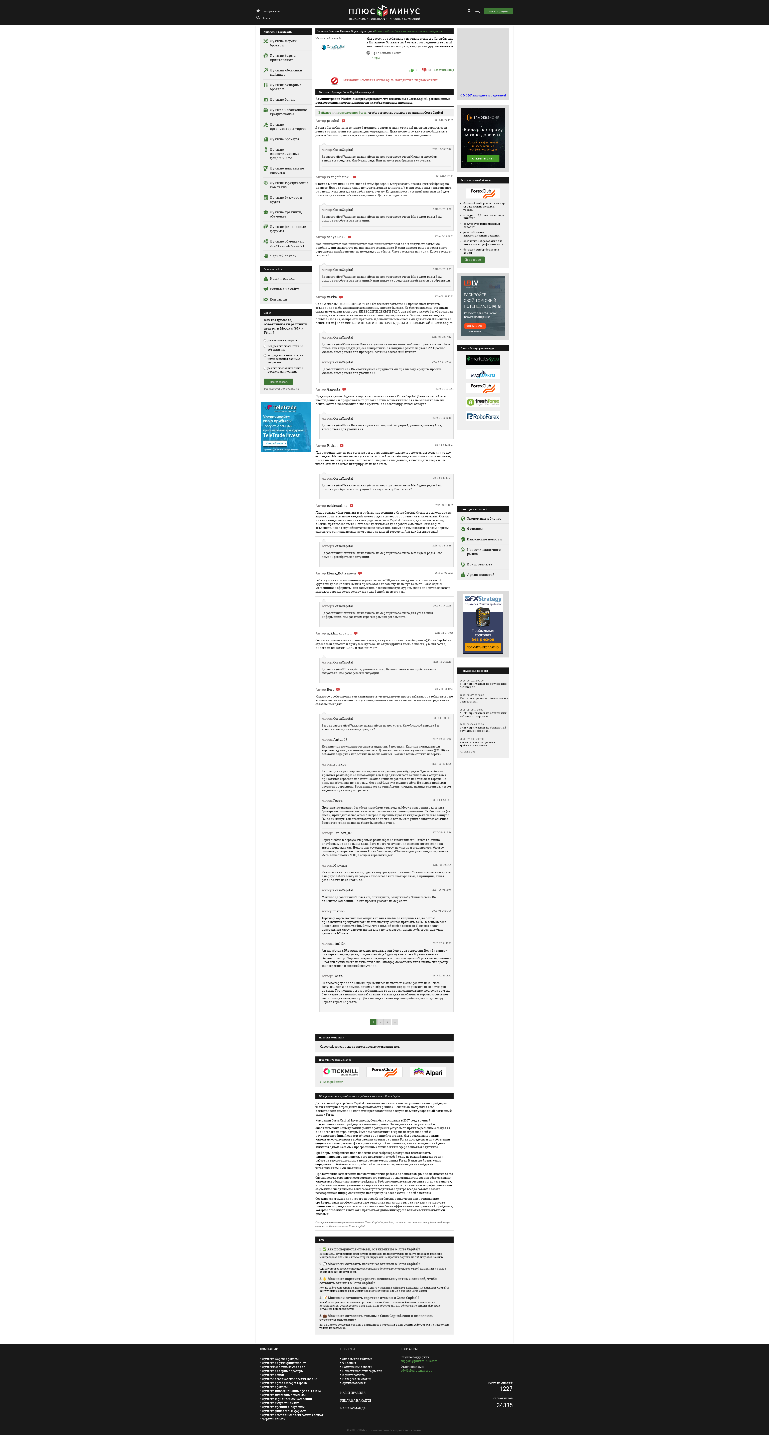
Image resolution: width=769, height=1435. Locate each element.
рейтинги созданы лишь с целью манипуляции (285, 369)
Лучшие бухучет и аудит (286, 199)
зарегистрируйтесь (352, 112)
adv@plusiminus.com (416, 1370)
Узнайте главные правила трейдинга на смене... (477, 744)
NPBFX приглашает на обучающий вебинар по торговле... (483, 714)
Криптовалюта (479, 564)
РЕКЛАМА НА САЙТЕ (355, 1400)
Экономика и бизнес (484, 518)
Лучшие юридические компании (289, 185)
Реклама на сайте (285, 289)
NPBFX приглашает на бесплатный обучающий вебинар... (483, 729)
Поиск (266, 18)
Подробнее (473, 260)
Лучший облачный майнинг (286, 72)
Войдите (324, 112)
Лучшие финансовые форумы (288, 228)
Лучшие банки (282, 99)
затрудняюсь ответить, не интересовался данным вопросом (285, 358)
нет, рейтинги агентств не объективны (285, 347)
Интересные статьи (356, 1379)
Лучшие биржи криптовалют (283, 57)
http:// (375, 58)
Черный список (283, 256)
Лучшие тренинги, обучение (286, 214)
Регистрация (498, 11)
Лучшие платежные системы (287, 170)
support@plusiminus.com (419, 1361)
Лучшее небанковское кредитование (289, 112)
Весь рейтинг (333, 1082)
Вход (476, 11)
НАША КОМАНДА (353, 1408)
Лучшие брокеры (284, 139)
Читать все (467, 751)
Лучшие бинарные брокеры (286, 87)
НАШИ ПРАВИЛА (352, 1393)
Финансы (475, 529)
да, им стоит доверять (283, 340)
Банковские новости (484, 539)
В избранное (271, 11)
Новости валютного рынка (484, 551)
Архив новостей (480, 574)
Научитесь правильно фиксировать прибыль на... (484, 700)
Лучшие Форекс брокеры (283, 43)
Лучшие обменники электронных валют (287, 243)
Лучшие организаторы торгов (288, 126)
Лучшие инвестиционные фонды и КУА (285, 153)
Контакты (278, 299)
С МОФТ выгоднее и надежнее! (483, 95)
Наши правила (282, 278)
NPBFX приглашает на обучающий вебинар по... (483, 685)
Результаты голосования (281, 388)
